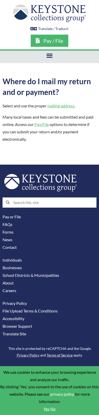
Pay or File (12, 216)
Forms (8, 232)
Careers (9, 290)
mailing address (60, 106)
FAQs (7, 224)
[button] (50, 56)
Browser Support (17, 326)
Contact (10, 247)
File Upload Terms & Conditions (30, 311)
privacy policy (62, 394)
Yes (46, 409)
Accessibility (13, 318)
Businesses (12, 267)
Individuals (12, 260)
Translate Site (14, 334)
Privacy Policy (15, 303)
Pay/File (42, 124)
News (7, 239)
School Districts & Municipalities (31, 275)
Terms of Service (60, 355)
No (53, 409)
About (8, 283)
